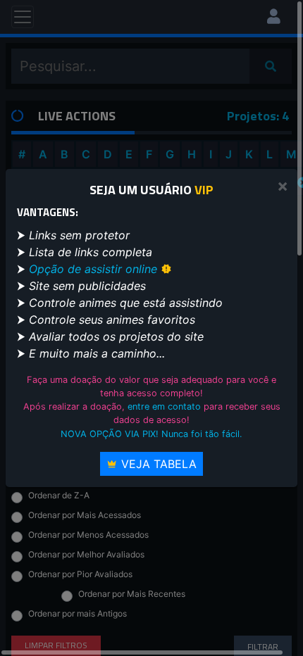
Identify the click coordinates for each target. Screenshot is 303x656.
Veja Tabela (157, 464)
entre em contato (164, 406)
